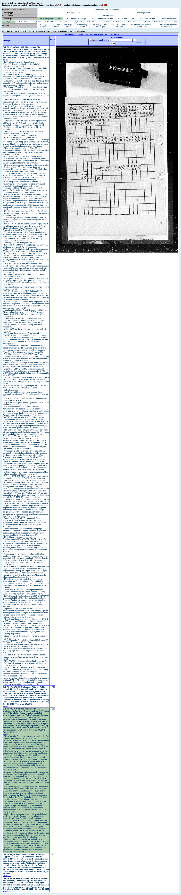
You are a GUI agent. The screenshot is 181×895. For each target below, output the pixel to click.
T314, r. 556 (36, 22)
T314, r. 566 (172, 22)
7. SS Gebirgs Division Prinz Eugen (100, 25)
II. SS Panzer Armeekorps (102, 19)
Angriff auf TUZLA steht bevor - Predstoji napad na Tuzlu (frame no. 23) (19, 242)
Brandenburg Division (82, 25)
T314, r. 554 (9, 22)
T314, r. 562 (118, 22)
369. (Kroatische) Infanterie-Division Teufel (141, 25)
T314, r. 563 (131, 22)
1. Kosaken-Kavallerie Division (119, 25)
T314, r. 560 (90, 22)
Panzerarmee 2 (108, 16)
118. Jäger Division (68, 25)
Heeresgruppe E (73, 13)
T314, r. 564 (145, 22)
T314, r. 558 (63, 22)
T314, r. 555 (22, 22)
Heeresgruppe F (143, 13)
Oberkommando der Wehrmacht (108, 9)
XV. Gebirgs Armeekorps (50, 19)
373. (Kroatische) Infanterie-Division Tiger (167, 25)
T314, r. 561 (104, 22)
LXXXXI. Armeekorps (168, 19)
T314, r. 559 (77, 22)
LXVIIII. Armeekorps (147, 19)
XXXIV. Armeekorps (126, 19)
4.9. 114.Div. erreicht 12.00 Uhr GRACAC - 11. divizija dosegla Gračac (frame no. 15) (20, 136)
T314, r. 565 (158, 22)
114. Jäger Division (43, 25)
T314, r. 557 (49, 22)
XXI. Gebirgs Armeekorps (76, 19)
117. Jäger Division (56, 25)
